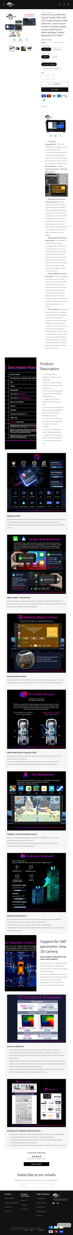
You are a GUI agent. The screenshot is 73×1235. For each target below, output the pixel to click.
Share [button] (45, 106)
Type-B (54, 57)
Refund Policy (41, 1207)
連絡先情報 (41, 1230)
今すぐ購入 (55, 90)
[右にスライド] (34, 49)
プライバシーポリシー (16, 1230)
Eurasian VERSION (49, 64)
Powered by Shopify (30, 1228)
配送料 (43, 42)
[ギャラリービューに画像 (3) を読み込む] (23, 48)
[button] (4, 4)
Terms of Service (42, 1203)
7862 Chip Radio (10, 1198)
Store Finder (24, 1209)
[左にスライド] (7, 49)
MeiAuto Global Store (19, 1228)
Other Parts (8, 1211)
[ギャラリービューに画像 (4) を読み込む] (29, 48)
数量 (42, 73)
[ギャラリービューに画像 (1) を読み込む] (11, 48)
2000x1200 (57, 49)
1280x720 (46, 49)
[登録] (51, 1186)
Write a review (36, 1164)
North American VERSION (51, 68)
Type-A (45, 57)
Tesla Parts (8, 1207)
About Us (23, 1200)
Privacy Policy (41, 1198)
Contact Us (24, 1205)
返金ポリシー (39, 1228)
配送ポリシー (33, 1230)
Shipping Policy (41, 1211)
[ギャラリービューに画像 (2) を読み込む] (17, 48)
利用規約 (26, 1230)
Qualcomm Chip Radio (11, 1203)
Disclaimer (40, 1216)
